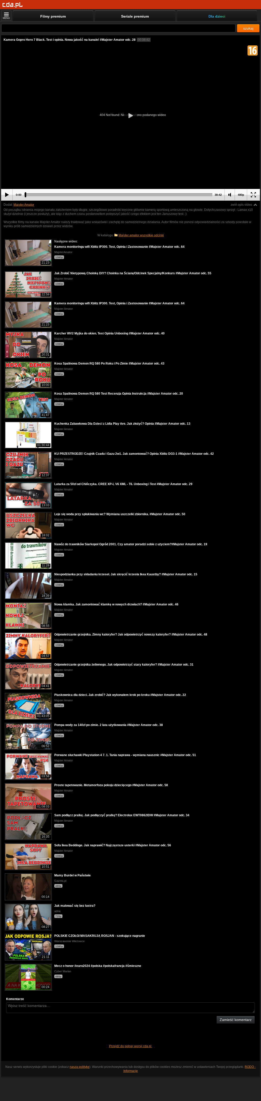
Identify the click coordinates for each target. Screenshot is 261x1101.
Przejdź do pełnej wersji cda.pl (130, 1046)
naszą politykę (79, 1067)
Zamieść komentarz (236, 1020)
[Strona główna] (13, 5)
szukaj (248, 28)
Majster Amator (24, 204)
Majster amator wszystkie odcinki (141, 235)
